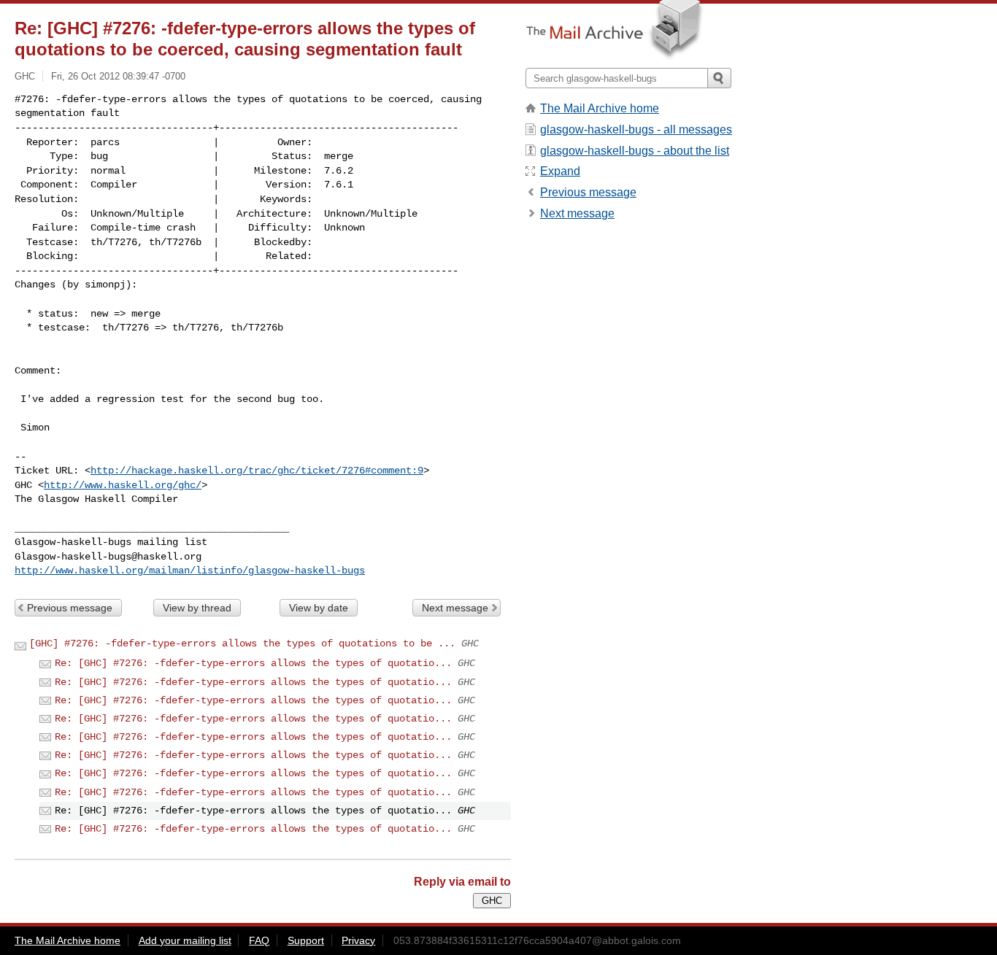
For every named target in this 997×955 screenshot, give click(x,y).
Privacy (358, 940)
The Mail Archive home (599, 108)
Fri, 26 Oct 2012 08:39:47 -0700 (118, 76)
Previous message (69, 608)
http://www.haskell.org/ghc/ (122, 485)
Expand (560, 171)
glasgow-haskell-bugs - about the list (634, 150)
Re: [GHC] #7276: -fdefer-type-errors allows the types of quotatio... (253, 663)
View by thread (197, 608)
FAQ (259, 940)
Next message (455, 608)
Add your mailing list (185, 940)
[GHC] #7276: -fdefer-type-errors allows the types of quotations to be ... (242, 643)
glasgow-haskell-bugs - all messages (636, 129)
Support (306, 940)
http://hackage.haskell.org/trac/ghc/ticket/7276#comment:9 (257, 470)
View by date (318, 608)
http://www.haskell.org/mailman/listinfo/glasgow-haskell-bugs (190, 570)
